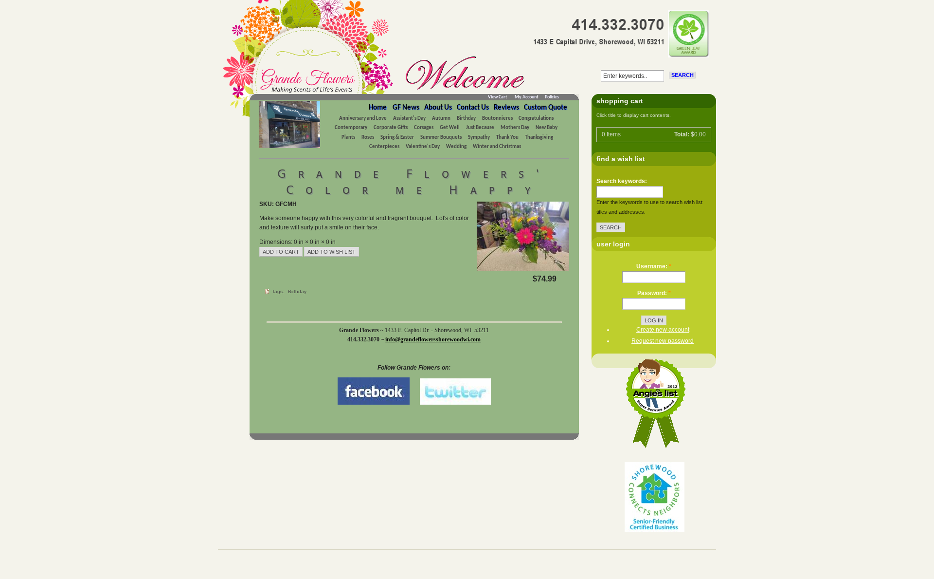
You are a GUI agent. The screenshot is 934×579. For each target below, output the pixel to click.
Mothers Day (515, 128)
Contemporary (351, 128)
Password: (654, 293)
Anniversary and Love (363, 118)
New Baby (546, 128)
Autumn (441, 118)
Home (378, 108)
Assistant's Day (409, 118)
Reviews (506, 108)
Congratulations (536, 118)
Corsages (423, 128)
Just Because (480, 128)
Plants (348, 137)
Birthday (466, 118)
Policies (552, 97)
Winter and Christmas (497, 146)
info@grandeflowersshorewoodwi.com (433, 339)
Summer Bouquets (441, 137)
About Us (438, 108)
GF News (406, 108)
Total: (681, 134)
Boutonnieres (498, 118)
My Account (526, 97)
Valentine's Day (423, 146)
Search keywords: (621, 181)
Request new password (662, 340)
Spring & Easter (397, 137)
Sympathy (479, 137)
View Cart (497, 97)
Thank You (507, 137)
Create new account (662, 329)
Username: (653, 266)
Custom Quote (545, 108)
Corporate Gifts (391, 128)
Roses (367, 137)
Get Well (450, 128)
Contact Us (473, 108)
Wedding (456, 146)
